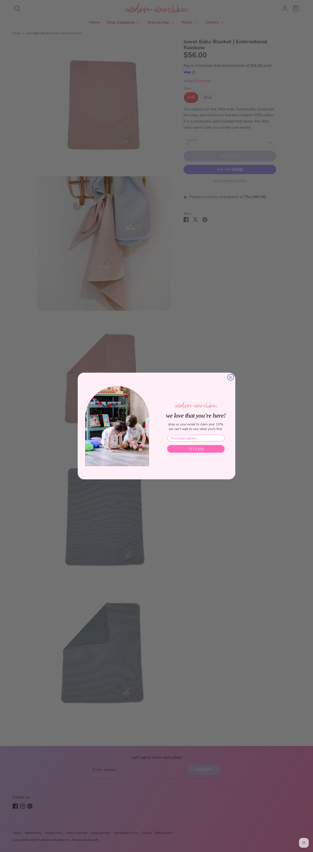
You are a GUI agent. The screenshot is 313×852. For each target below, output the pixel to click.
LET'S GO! (196, 448)
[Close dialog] (231, 377)
